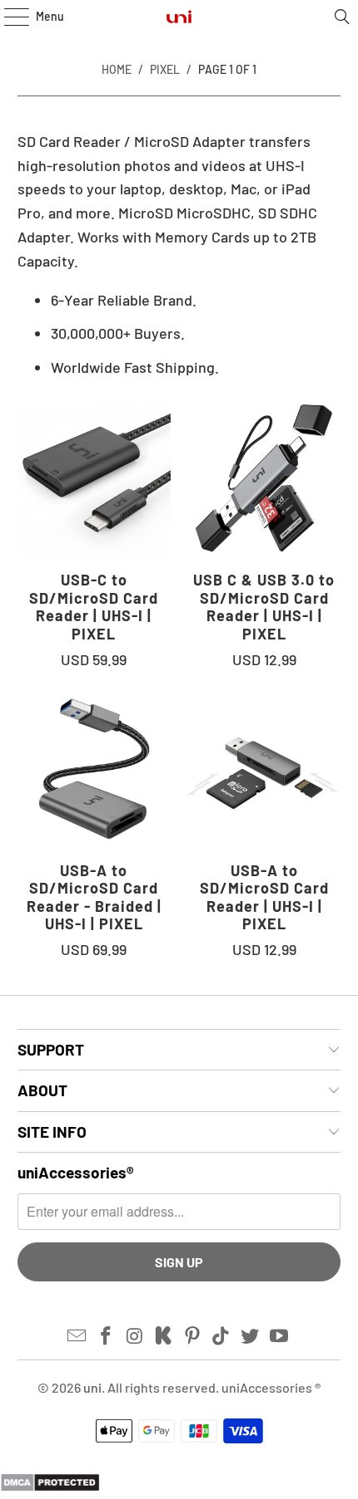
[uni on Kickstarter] (164, 1336)
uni (92, 1387)
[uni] (179, 16)
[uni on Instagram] (134, 1336)
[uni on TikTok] (221, 1336)
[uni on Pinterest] (193, 1336)
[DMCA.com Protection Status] (50, 1486)
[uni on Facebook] (105, 1336)
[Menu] (8, 16)
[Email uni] (77, 1336)
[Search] (342, 16)
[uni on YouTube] (279, 1336)
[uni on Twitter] (250, 1336)
